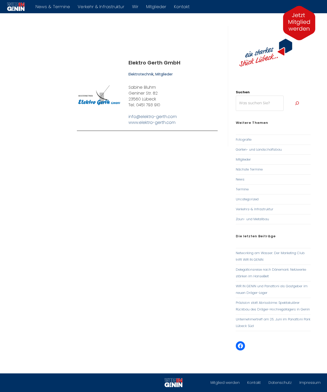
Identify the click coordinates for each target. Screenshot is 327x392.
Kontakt (182, 7)
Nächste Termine (249, 169)
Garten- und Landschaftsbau (259, 149)
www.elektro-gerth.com (152, 122)
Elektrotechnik (141, 74)
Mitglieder (156, 7)
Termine (242, 189)
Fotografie (243, 139)
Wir (135, 7)
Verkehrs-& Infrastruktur (254, 209)
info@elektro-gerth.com (153, 117)
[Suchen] (297, 103)
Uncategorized (247, 199)
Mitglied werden (225, 382)
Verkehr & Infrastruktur (101, 7)
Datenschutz (280, 382)
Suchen (243, 92)
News (240, 179)
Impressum (310, 382)
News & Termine (53, 7)
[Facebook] (240, 345)
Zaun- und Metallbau (252, 219)
